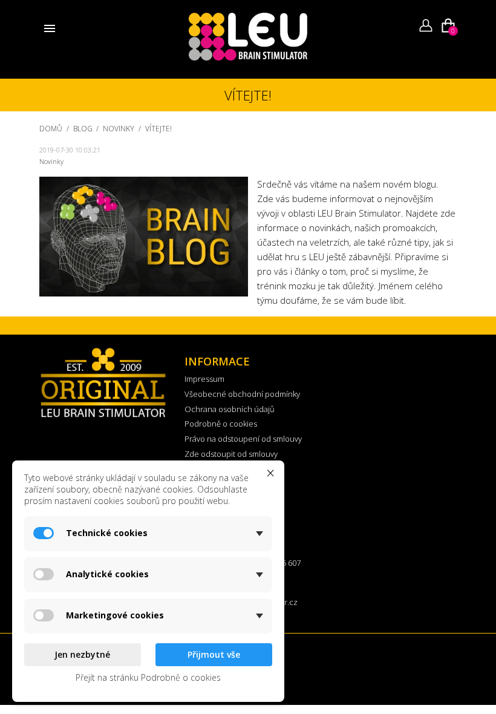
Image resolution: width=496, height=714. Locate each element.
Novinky (51, 161)
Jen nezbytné (82, 654)
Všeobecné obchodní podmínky (242, 393)
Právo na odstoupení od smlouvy (243, 438)
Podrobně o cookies (220, 423)
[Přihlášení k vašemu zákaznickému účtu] (426, 23)
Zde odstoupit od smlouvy (231, 453)
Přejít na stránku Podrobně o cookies (148, 677)
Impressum (204, 378)
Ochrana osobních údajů (229, 409)
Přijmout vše (214, 654)
